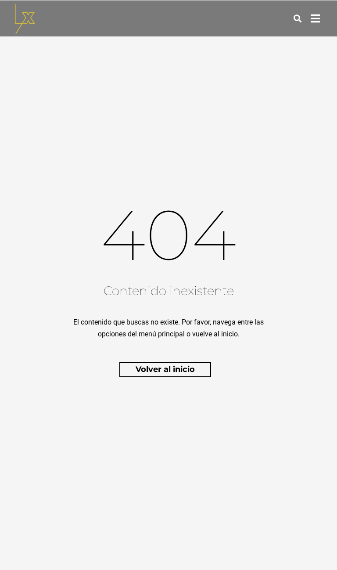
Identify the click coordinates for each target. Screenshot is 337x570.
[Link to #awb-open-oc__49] (297, 18)
